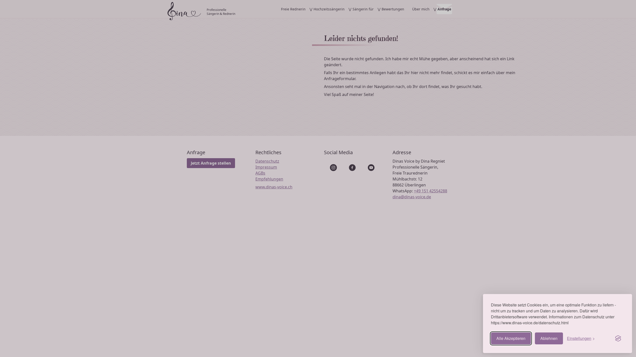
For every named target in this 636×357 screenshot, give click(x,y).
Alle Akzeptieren (510, 338)
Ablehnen (548, 338)
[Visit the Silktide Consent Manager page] (618, 338)
